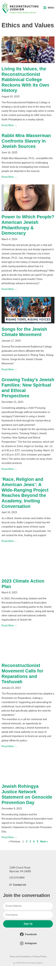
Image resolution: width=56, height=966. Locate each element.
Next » (44, 841)
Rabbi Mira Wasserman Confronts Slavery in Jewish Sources (26, 141)
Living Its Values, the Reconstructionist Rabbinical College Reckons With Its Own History (25, 79)
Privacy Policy (40, 956)
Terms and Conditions (20, 956)
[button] (48, 7)
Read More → (9, 125)
